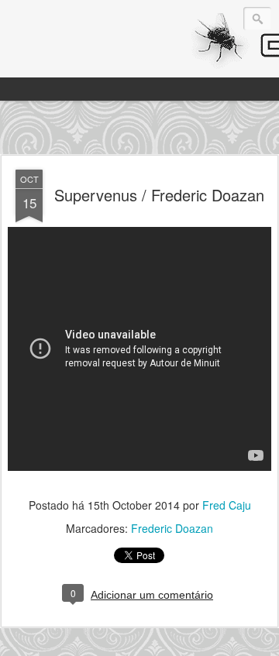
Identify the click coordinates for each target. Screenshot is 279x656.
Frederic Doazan (172, 528)
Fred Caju (226, 505)
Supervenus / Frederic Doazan (159, 195)
